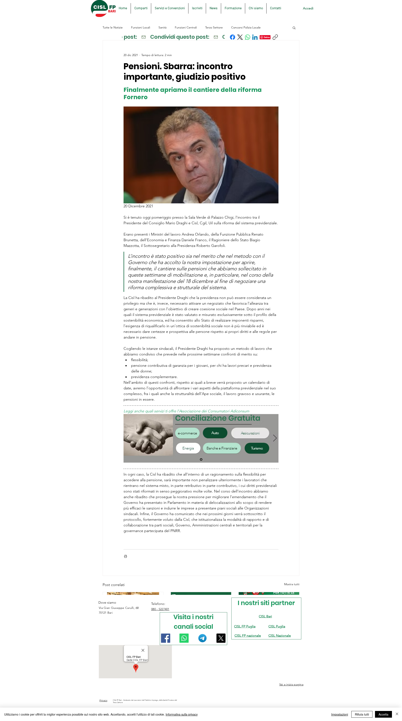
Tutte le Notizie (113, 27)
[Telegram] (202, 638)
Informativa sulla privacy (182, 714)
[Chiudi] (396, 714)
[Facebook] (232, 37)
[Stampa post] (126, 556)
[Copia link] (275, 37)
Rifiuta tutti (362, 714)
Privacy (103, 700)
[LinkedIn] (255, 37)
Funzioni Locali (140, 27)
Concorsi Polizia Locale (246, 27)
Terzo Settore (214, 27)
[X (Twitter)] (240, 37)
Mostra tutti (291, 584)
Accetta (383, 714)
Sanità (162, 27)
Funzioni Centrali (186, 27)
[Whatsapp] (184, 638)
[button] (294, 27)
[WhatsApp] (247, 37)
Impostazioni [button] (339, 714)
